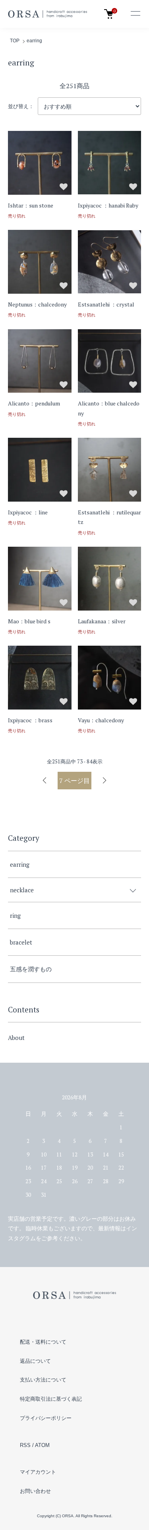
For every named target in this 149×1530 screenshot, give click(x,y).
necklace (22, 890)
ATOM (42, 1445)
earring (34, 40)
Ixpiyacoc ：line (28, 512)
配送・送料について (43, 1342)
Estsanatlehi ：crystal (106, 304)
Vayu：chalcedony (101, 720)
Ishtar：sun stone (30, 205)
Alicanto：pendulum (34, 403)
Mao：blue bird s (29, 621)
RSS (25, 1445)
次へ (104, 780)
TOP (14, 40)
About (16, 1038)
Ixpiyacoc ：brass (30, 720)
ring (15, 915)
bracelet (21, 942)
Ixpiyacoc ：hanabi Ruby (108, 205)
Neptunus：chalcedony (37, 304)
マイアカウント (38, 1472)
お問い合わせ (35, 1491)
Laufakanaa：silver (102, 621)
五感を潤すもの (31, 969)
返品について (35, 1361)
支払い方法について (43, 1380)
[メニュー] (135, 14)
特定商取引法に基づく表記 (51, 1399)
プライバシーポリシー (46, 1418)
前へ (45, 780)
